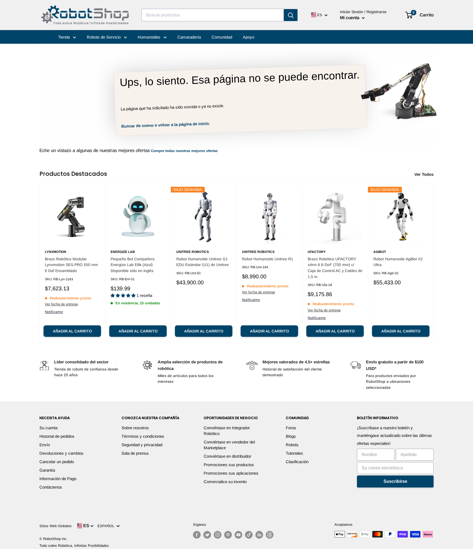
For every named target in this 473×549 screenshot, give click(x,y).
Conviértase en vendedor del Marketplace (229, 445)
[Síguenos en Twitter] (207, 535)
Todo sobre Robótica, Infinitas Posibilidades (74, 546)
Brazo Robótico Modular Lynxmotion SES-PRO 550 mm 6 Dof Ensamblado (71, 265)
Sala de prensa (135, 453)
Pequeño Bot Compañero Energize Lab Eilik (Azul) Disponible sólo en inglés (133, 265)
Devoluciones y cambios (61, 453)
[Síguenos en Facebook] (197, 535)
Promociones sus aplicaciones (231, 473)
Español (106, 526)
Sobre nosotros (135, 427)
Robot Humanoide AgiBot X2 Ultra (398, 262)
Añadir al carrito (72, 331)
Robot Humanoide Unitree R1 (267, 259)
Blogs (291, 436)
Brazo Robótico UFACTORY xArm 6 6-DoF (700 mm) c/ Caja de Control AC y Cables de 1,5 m (335, 268)
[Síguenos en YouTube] (238, 535)
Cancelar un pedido (56, 461)
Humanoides (149, 37)
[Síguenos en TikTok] (249, 535)
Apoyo (248, 37)
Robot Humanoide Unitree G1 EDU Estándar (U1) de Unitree (202, 262)
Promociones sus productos (229, 464)
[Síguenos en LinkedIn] (259, 535)
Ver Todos (424, 174)
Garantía (47, 470)
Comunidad (222, 37)
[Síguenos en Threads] (269, 535)
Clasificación (297, 461)
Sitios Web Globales (55, 526)
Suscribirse (395, 481)
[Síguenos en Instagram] (217, 535)
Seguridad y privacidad (142, 444)
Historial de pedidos (56, 436)
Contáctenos (50, 487)
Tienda (64, 37)
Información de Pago (57, 478)
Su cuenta (48, 427)
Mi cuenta (350, 17)
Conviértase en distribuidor (227, 456)
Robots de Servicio (104, 37)
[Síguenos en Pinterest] (228, 535)
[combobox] (213, 15)
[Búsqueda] (291, 15)
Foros (291, 427)
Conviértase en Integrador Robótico (227, 430)
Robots (292, 444)
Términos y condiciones (143, 436)
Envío (44, 444)
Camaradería (189, 37)
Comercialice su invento (225, 481)
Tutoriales (294, 453)
